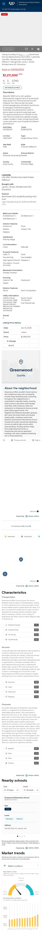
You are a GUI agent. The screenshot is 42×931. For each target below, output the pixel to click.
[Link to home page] (11, 3)
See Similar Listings (12, 88)
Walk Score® (26, 526)
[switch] (26, 49)
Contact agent (8, 49)
